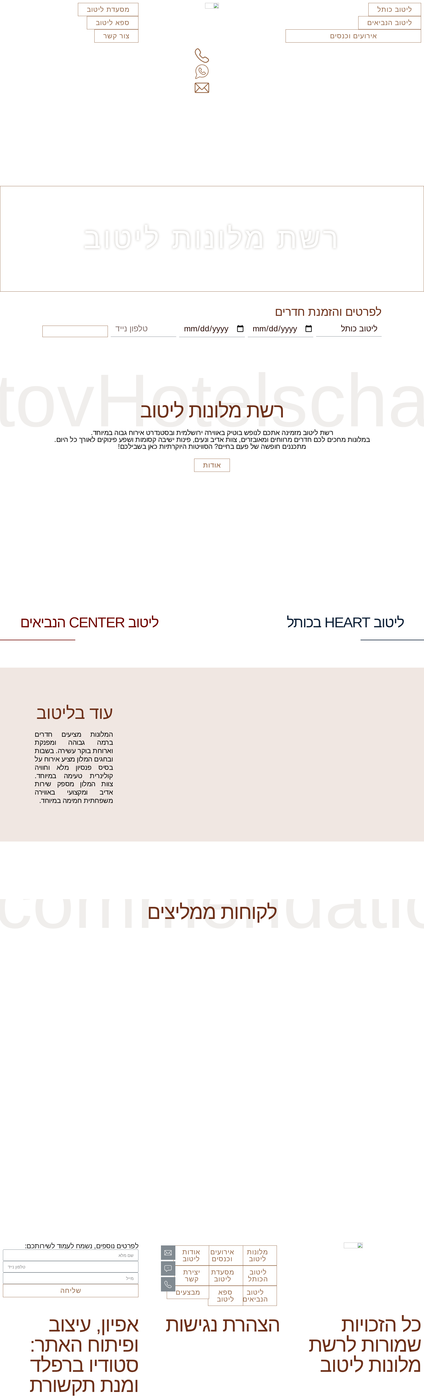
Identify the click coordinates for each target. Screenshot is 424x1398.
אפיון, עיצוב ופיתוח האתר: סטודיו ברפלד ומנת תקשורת (83, 1354)
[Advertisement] (212, 142)
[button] (394, 9)
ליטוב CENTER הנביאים (89, 622)
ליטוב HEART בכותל (345, 622)
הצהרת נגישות (223, 1324)
